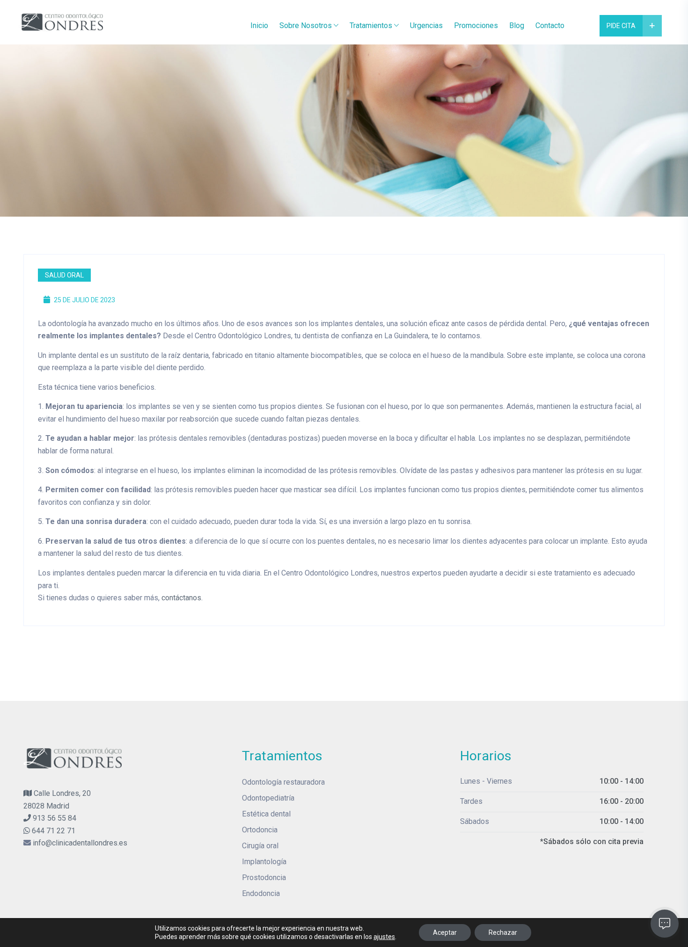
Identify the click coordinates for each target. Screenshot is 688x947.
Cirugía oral (260, 845)
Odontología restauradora (283, 782)
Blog (516, 25)
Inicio (259, 25)
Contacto (549, 25)
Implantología (264, 861)
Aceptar (445, 932)
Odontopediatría (268, 798)
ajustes (384, 936)
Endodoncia (261, 893)
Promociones (476, 25)
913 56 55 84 (53, 818)
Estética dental (266, 813)
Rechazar (503, 932)
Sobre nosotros (305, 25)
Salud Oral (64, 275)
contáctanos (181, 597)
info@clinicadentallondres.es (80, 842)
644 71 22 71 (52, 830)
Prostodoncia (264, 877)
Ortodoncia (260, 829)
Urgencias (426, 25)
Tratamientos (371, 25)
